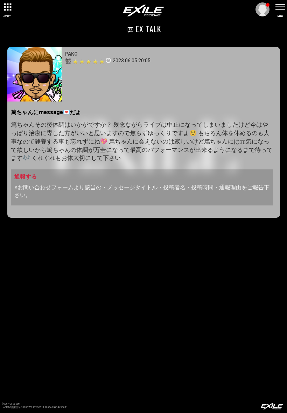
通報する (25, 176)
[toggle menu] (280, 7)
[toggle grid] (7, 7)
